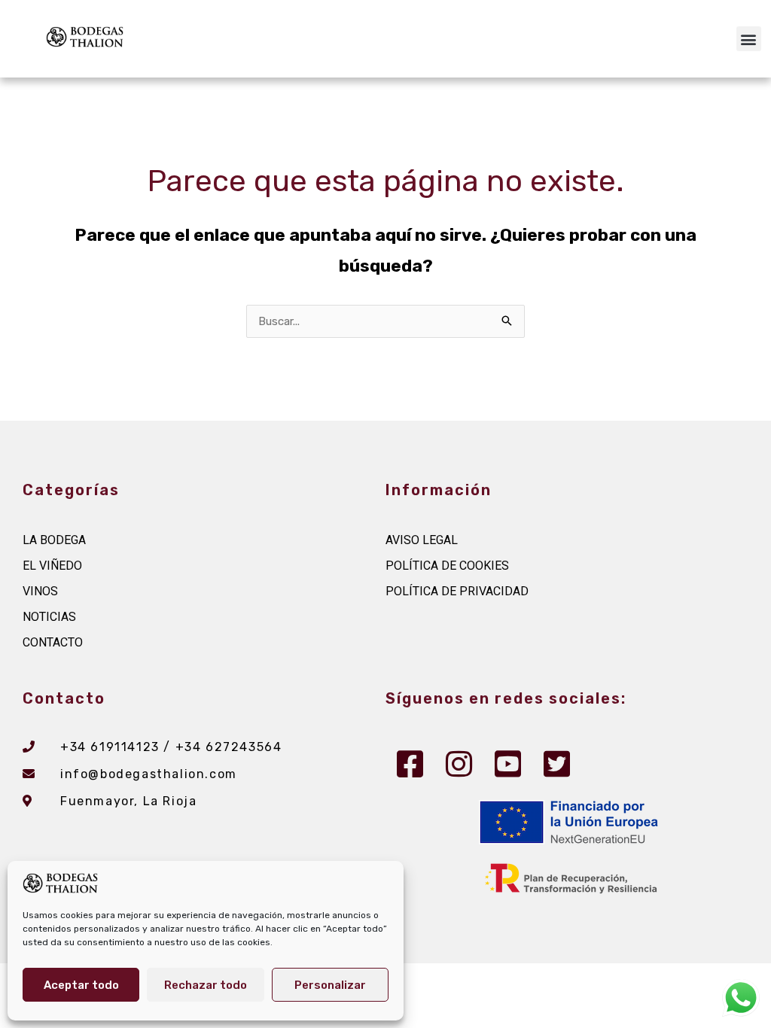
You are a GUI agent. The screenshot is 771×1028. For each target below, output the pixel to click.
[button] (748, 38)
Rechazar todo (205, 985)
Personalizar (330, 985)
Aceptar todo (81, 985)
